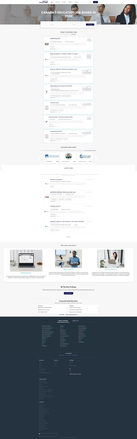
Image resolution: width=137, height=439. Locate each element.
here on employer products (90, 150)
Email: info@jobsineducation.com (72, 314)
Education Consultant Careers (44, 428)
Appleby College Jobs (42, 393)
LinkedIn (69, 355)
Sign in (90, 2)
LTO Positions (41, 407)
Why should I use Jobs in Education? (45, 307)
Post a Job (56, 362)
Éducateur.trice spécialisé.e (56, 179)
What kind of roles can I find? (43, 309)
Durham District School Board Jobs (44, 391)
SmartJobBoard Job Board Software (72, 437)
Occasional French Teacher (56, 131)
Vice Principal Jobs (42, 419)
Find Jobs (90, 24)
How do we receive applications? (76, 309)
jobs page (74, 34)
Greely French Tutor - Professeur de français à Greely (61, 117)
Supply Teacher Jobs (42, 405)
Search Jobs (71, 362)
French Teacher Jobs (42, 414)
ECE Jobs (40, 384)
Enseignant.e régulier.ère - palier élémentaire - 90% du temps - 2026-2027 (67, 221)
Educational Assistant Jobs (43, 386)
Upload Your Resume (72, 365)
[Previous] (40, 158)
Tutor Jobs (40, 430)
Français (70, 372)
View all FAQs (61, 314)
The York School (41, 398)
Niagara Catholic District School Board (45, 395)
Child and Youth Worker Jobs (43, 382)
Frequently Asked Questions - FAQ (44, 372)
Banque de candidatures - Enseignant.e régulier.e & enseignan (64, 53)
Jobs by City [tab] (75, 320)
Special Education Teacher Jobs (44, 412)
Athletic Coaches (41, 426)
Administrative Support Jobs (43, 423)
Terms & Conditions (42, 369)
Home (40, 362)
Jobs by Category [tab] (63, 320)
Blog (40, 367)
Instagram (63, 355)
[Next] (96, 158)
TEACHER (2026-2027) (55, 38)
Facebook (76, 355)
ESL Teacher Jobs (42, 416)
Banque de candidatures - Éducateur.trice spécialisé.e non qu (63, 69)
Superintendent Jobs (42, 421)
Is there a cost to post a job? (75, 307)
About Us (40, 365)
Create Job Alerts (68, 293)
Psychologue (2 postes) (55, 206)
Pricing (55, 365)
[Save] (84, 38)
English (70, 370)
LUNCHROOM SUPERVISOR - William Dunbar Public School (63, 192)
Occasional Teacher (54, 102)
